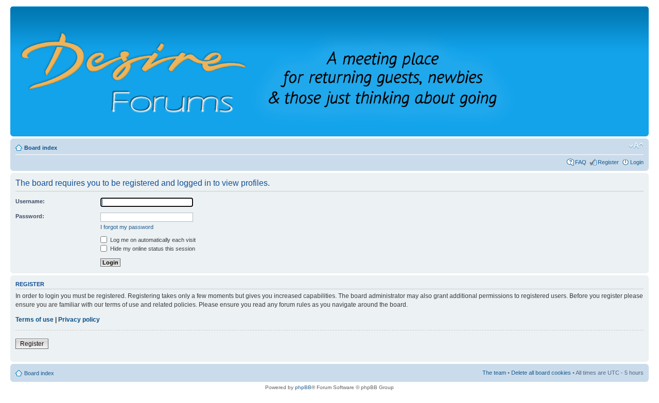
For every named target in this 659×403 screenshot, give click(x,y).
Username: (30, 201)
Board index (40, 148)
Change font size (636, 145)
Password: (29, 216)
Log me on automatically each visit (152, 240)
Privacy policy (79, 319)
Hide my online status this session (152, 249)
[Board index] (282, 71)
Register (608, 162)
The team (494, 373)
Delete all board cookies (541, 373)
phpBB (303, 387)
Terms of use (34, 319)
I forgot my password (126, 227)
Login (637, 162)
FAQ (580, 162)
